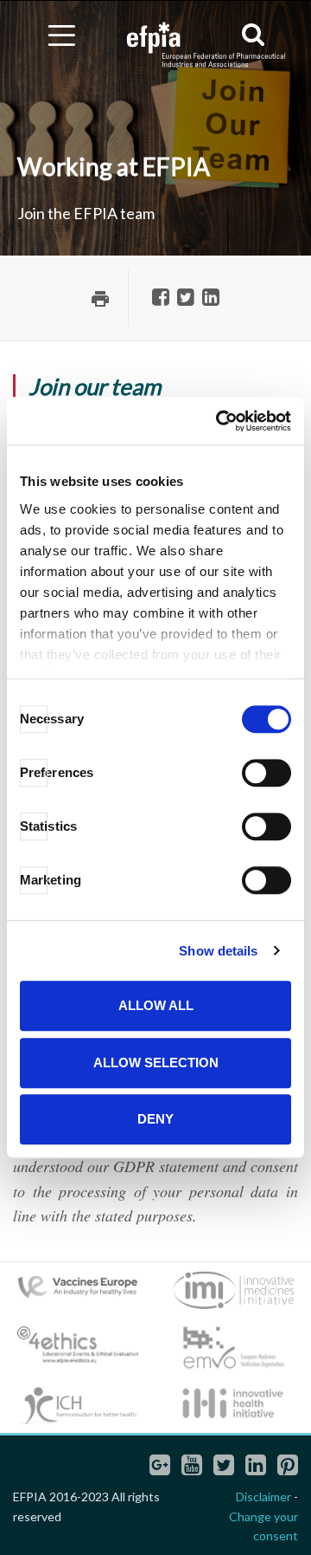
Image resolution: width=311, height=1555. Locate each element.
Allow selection (156, 1062)
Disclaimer (263, 1496)
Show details (218, 950)
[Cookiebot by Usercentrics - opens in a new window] (219, 421)
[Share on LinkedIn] (210, 298)
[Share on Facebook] (160, 298)
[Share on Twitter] (185, 298)
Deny (155, 1118)
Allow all (156, 1005)
